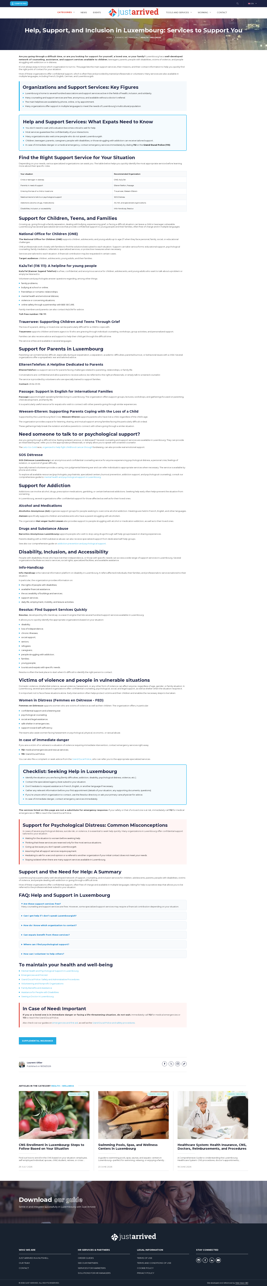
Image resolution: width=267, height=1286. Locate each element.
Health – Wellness (151, 37)
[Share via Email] (177, 1063)
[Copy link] (184, 1063)
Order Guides (86, 1258)
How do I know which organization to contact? (50, 925)
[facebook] (205, 1260)
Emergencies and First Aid (34, 975)
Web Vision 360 (241, 1283)
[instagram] (198, 1260)
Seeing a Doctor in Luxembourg (37, 996)
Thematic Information (126, 37)
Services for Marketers (92, 1268)
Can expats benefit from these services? (46, 935)
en (252, 3)
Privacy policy (145, 1273)
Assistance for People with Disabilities (40, 992)
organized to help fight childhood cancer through (67, 447)
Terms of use (144, 1258)
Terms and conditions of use (154, 1263)
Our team (24, 1263)
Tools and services (177, 12)
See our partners (88, 1263)
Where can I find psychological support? (46, 944)
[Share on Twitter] (171, 1063)
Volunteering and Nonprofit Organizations (42, 983)
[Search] (237, 3)
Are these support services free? (42, 904)
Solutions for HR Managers (94, 1273)
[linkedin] (211, 1260)
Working (203, 12)
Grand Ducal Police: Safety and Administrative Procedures (50, 979)
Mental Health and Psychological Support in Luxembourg (49, 971)
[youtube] (218, 1260)
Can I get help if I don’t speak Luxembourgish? (49, 915)
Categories (64, 12)
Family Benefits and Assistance (36, 988)
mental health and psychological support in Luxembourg (72, 477)
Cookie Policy (145, 1268)
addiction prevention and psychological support (82, 543)
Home (109, 37)
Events (97, 12)
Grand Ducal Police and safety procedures (113, 1023)
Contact (222, 12)
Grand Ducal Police (81, 759)
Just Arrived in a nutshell (34, 1258)
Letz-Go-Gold (30, 447)
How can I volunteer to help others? (43, 954)
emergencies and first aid (65, 1023)
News (84, 12)
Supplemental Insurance (37, 1040)
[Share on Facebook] (164, 1063)
